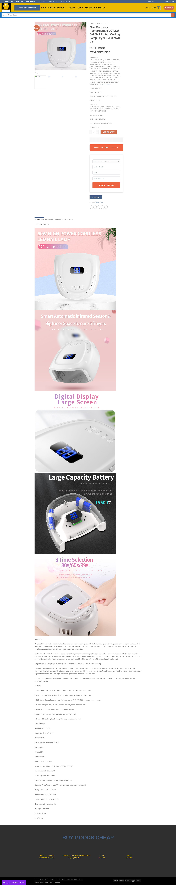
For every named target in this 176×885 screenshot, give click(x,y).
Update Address (106, 185)
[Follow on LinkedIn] (93, 866)
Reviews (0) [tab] (69, 219)
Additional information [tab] (54, 219)
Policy (71, 8)
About (129, 855)
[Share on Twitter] (95, 207)
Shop (50, 8)
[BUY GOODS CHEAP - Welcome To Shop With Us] (6, 7)
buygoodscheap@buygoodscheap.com (76, 855)
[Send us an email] (162, 1)
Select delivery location (106, 147)
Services (102, 858)
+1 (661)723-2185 (74, 858)
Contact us (99, 8)
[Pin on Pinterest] (102, 207)
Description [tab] (39, 219)
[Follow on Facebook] (156, 1)
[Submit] (172, 15)
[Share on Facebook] (91, 207)
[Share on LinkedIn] (106, 207)
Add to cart (108, 132)
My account (59, 8)
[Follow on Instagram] (158, 1)
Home (43, 8)
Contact (129, 858)
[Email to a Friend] (98, 207)
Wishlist (89, 8)
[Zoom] (37, 72)
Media (80, 8)
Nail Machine (101, 23)
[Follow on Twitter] (160, 1)
